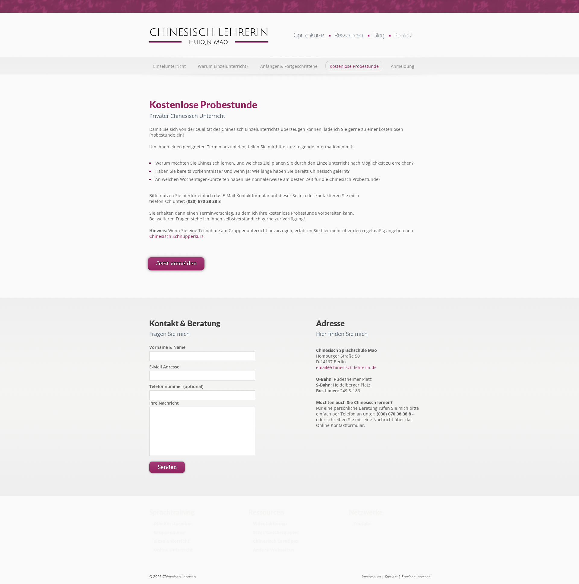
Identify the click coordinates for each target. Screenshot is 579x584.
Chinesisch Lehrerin (179, 576)
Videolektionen (270, 523)
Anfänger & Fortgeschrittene (289, 66)
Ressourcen (348, 35)
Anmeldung (402, 66)
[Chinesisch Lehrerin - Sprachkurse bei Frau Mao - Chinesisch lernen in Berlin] (208, 43)
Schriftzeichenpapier (276, 532)
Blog (378, 35)
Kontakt (403, 35)
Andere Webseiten (273, 550)
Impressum (371, 576)
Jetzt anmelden (176, 263)
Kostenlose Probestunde (354, 66)
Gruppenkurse (169, 532)
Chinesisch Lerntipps (275, 541)
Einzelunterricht (169, 66)
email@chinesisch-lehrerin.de (346, 367)
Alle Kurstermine (172, 523)
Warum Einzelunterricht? (223, 66)
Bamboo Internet (415, 576)
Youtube (362, 523)
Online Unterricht (173, 550)
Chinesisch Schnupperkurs (176, 236)
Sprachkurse (309, 35)
